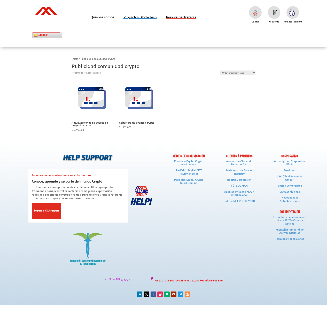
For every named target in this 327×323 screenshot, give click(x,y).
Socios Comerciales (290, 185)
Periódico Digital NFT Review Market (189, 172)
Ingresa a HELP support (46, 211)
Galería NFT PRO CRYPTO (239, 201)
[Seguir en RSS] (187, 294)
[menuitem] (102, 17)
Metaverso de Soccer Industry (239, 172)
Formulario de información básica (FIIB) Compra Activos (289, 220)
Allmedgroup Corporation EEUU (290, 162)
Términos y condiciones (289, 238)
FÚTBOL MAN (239, 185)
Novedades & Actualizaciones (290, 199)
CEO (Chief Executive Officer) (289, 178)
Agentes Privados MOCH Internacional (239, 193)
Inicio (75, 58)
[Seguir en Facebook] (153, 294)
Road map (290, 170)
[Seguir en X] (146, 294)
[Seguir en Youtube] (173, 294)
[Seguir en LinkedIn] (139, 294)
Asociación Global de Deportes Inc (239, 162)
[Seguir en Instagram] (160, 294)
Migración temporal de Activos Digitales (290, 231)
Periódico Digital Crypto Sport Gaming (188, 181)
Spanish (43, 34)
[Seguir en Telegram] (180, 294)
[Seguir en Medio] (167, 294)
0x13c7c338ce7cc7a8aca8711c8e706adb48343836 (189, 280)
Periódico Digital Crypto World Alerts (188, 162)
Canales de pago (289, 191)
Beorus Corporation (239, 179)
